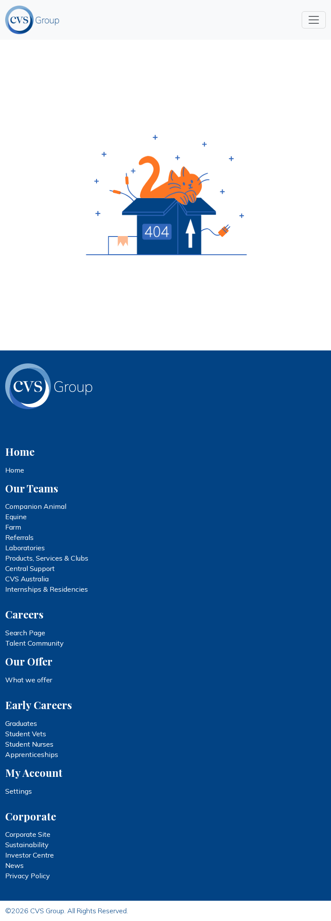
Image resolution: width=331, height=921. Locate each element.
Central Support (30, 568)
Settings (18, 791)
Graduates (21, 723)
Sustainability (27, 844)
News (14, 865)
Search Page (25, 632)
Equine (16, 516)
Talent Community (34, 643)
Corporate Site (27, 834)
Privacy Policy (27, 875)
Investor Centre (29, 855)
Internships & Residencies (46, 589)
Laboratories (25, 547)
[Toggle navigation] (314, 19)
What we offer (28, 679)
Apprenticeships (31, 754)
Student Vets (25, 733)
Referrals (19, 537)
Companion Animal (35, 506)
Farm (13, 527)
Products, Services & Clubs (46, 558)
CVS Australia (27, 578)
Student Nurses (29, 744)
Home (14, 470)
